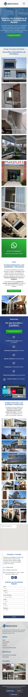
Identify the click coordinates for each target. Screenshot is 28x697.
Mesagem (5, 608)
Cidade (5, 599)
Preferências (14, 694)
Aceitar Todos (10, 690)
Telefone (5, 590)
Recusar (19, 690)
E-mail (4, 603)
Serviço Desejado (7, 595)
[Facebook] (12, 577)
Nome (4, 586)
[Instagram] (15, 577)
